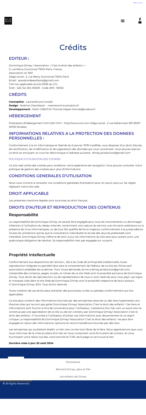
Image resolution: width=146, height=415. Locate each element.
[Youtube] (140, 22)
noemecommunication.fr (63, 105)
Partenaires (73, 362)
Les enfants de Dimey (73, 376)
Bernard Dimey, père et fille (73, 369)
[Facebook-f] (140, 19)
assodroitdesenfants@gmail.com (38, 80)
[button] (123, 21)
